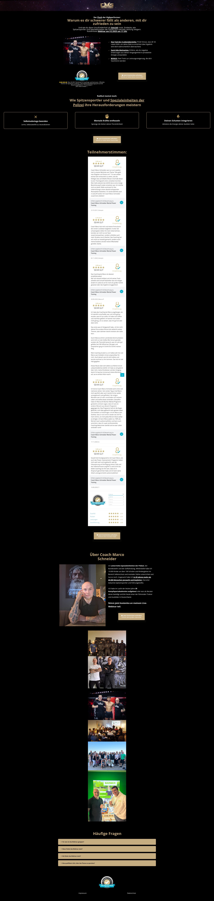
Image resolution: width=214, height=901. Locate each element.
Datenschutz (131, 893)
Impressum (83, 893)
